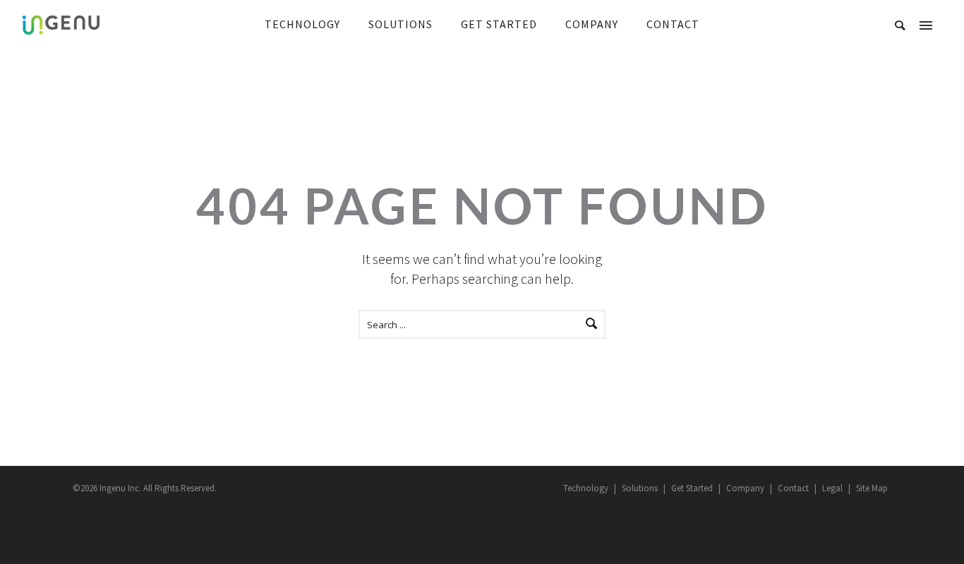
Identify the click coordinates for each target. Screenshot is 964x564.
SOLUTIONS (400, 24)
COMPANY (591, 24)
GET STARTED (499, 24)
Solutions (640, 488)
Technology (585, 488)
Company (745, 488)
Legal (832, 488)
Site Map (872, 488)
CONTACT (672, 24)
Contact (793, 488)
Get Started (692, 488)
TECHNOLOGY (302, 24)
